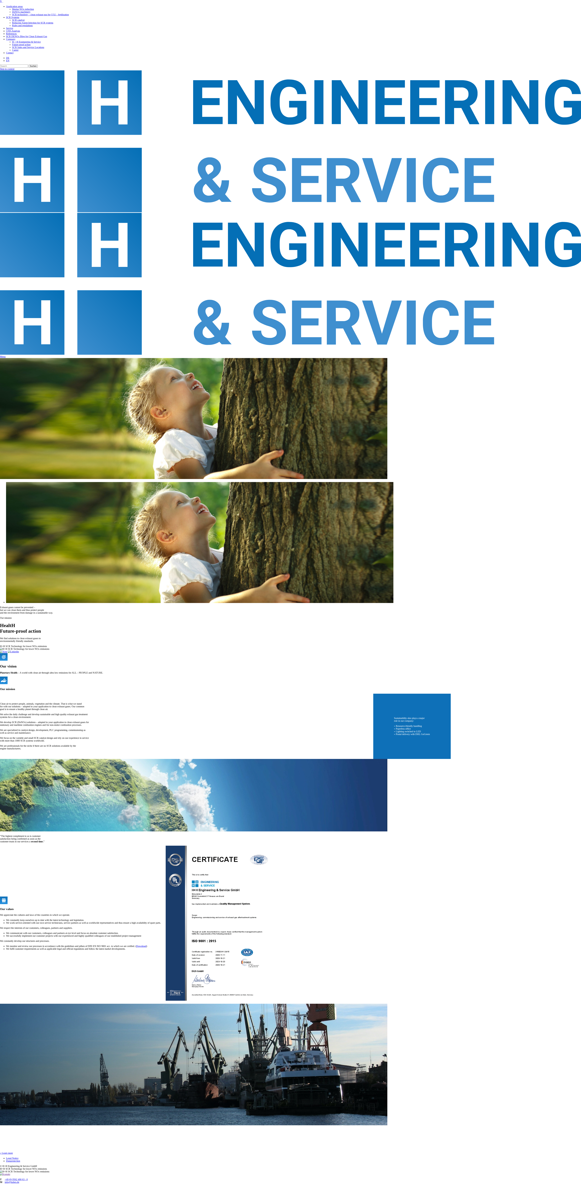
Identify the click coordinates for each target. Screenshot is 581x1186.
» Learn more (6, 1153)
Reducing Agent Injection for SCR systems (32, 22)
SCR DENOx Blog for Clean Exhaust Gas (26, 36)
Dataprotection (13, 1161)
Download (141, 946)
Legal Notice (12, 1158)
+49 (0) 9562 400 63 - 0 (16, 1179)
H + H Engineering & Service (26, 42)
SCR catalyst (18, 20)
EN (7, 60)
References (11, 33)
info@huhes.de (12, 1182)
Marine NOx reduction (23, 9)
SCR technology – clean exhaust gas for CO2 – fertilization (40, 14)
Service (9, 28)
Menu (3, 356)
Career (15, 50)
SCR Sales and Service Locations (28, 47)
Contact (9, 52)
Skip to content (7, 69)
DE (7, 58)
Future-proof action (21, 44)
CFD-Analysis (13, 31)
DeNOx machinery (21, 12)
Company (10, 39)
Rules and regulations (22, 25)
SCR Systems (12, 17)
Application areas (14, 6)
